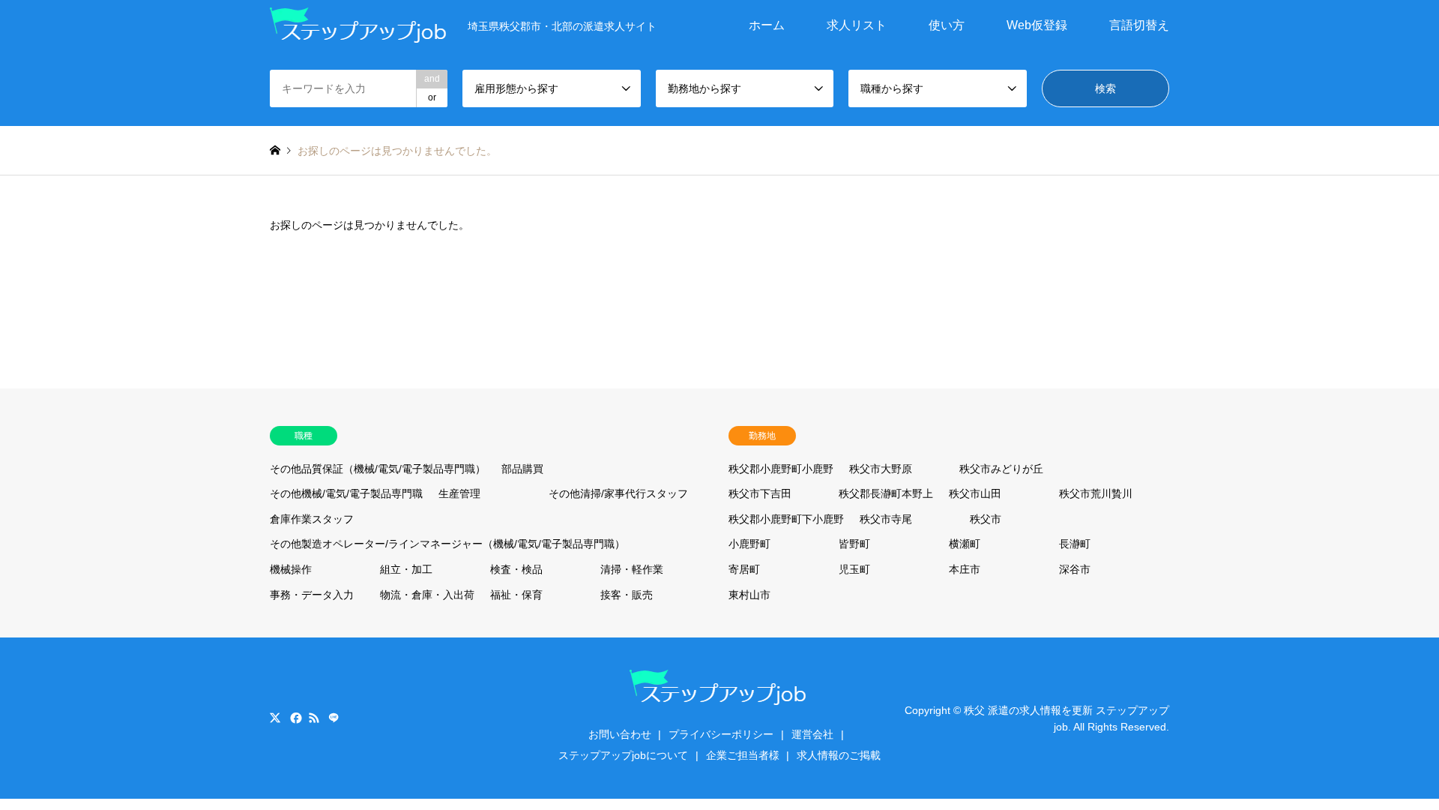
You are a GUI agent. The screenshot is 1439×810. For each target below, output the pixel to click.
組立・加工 (406, 569)
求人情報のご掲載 (839, 755)
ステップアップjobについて (623, 755)
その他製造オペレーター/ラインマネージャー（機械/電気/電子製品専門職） (447, 544)
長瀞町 (1074, 544)
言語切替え (1139, 25)
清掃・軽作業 (631, 569)
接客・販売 (626, 595)
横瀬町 (964, 544)
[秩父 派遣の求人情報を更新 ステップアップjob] (360, 26)
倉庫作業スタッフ (312, 519)
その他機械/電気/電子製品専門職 (346, 494)
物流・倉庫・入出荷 (427, 595)
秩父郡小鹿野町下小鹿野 (786, 519)
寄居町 (744, 569)
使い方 (947, 25)
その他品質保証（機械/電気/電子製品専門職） (378, 469)
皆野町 (854, 544)
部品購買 (522, 469)
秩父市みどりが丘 (1001, 469)
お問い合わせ (619, 734)
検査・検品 (516, 569)
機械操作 (291, 569)
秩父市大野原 (880, 469)
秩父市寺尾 (886, 519)
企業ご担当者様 (742, 755)
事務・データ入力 (312, 595)
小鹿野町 (749, 544)
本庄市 (964, 569)
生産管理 (459, 494)
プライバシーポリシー (721, 734)
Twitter (275, 717)
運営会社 (812, 734)
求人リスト (857, 25)
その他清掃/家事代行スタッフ (618, 494)
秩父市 (985, 519)
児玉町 (854, 569)
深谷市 (1074, 569)
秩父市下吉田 (759, 494)
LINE (333, 717)
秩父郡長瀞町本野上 (886, 494)
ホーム (767, 25)
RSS (314, 717)
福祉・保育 (516, 595)
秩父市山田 (975, 494)
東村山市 (749, 595)
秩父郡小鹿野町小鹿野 (780, 469)
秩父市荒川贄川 (1095, 494)
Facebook (294, 717)
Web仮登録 (1037, 25)
